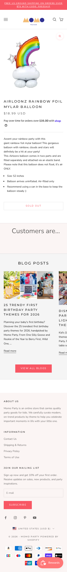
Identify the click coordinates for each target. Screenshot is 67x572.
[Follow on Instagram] (15, 518)
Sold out (33, 206)
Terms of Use (11, 457)
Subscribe (17, 505)
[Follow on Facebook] (5, 518)
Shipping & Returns (15, 445)
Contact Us (10, 439)
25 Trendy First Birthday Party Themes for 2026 (22, 309)
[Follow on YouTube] (34, 518)
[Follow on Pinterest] (25, 518)
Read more (10, 351)
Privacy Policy (12, 451)
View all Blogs (34, 368)
